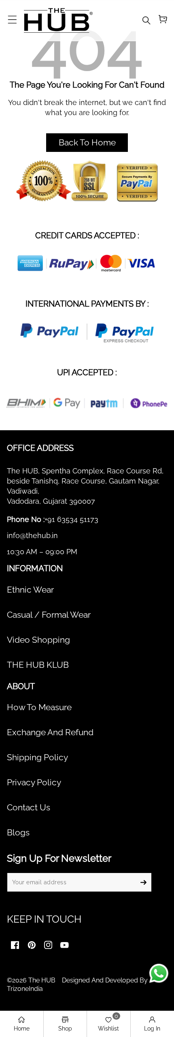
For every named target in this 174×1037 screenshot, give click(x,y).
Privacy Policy (34, 782)
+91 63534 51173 (71, 519)
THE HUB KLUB (38, 665)
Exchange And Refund (50, 732)
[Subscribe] (143, 882)
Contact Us (28, 807)
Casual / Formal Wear (49, 615)
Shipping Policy (37, 757)
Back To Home (87, 142)
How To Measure (39, 707)
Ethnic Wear (30, 590)
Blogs (18, 832)
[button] (12, 20)
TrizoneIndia (25, 989)
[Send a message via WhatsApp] (159, 973)
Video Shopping (38, 640)
